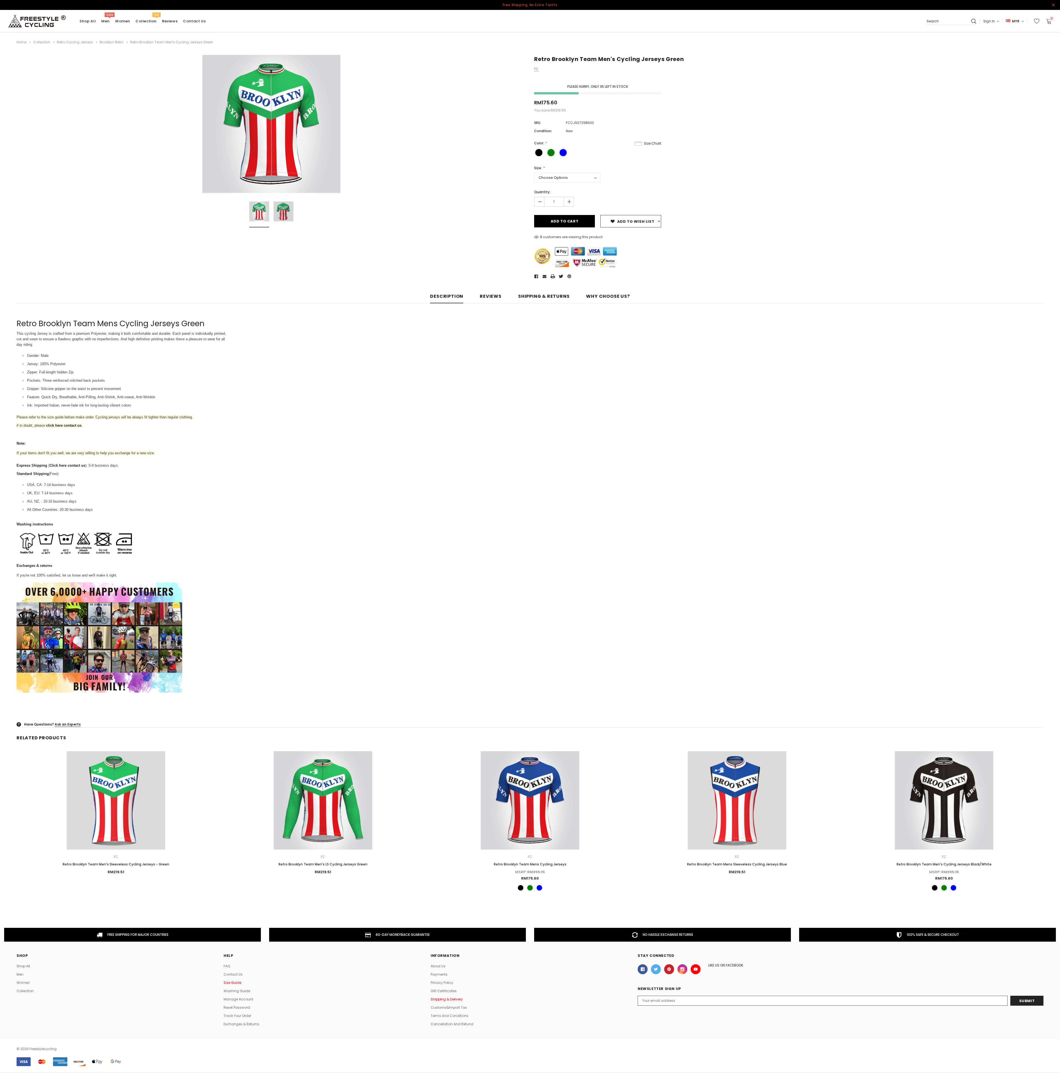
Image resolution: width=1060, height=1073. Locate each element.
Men (105, 21)
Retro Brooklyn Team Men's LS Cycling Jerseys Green (323, 864)
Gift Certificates (444, 991)
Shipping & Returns (543, 296)
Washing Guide (237, 991)
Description (446, 296)
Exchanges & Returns (241, 1024)
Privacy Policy (442, 982)
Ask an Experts (68, 724)
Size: (538, 168)
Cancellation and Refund (452, 1024)
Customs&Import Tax (449, 1007)
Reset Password (237, 1007)
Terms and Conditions (449, 1015)
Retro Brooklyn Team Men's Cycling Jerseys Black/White (944, 864)
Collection (146, 21)
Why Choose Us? (608, 296)
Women (122, 21)
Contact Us (233, 974)
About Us (438, 966)
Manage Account (238, 999)
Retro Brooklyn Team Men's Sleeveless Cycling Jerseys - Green (116, 864)
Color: (539, 143)
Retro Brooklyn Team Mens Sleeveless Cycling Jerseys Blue (737, 864)
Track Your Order (237, 1015)
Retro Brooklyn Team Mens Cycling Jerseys (530, 864)
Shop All (23, 966)
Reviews (491, 296)
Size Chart (652, 143)
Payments (439, 974)
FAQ (227, 966)
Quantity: (542, 192)
